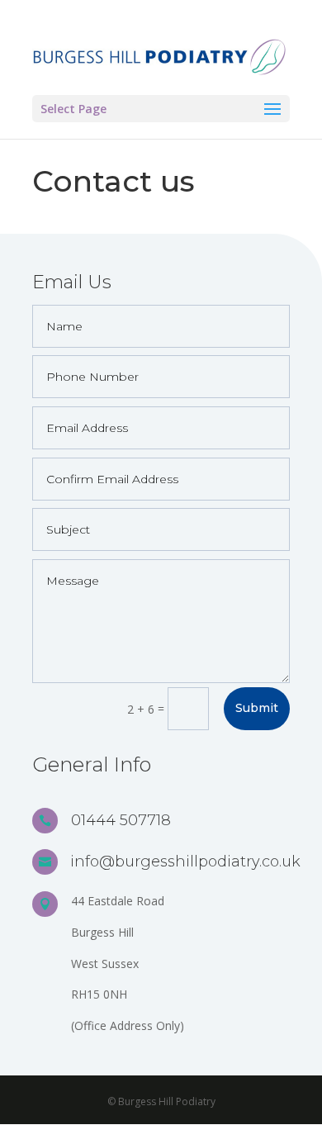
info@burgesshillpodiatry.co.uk (185, 861)
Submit (256, 707)
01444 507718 (121, 820)
